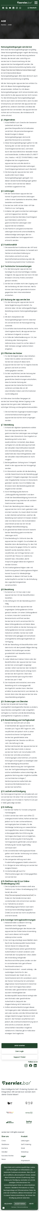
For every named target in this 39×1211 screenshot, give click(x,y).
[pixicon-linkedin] (35, 1065)
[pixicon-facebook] (30, 1065)
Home (3, 25)
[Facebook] (3, 8)
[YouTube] (10, 8)
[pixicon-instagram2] (26, 1065)
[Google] (7, 8)
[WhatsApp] (20, 8)
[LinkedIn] (13, 8)
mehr (31, 1204)
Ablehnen (8, 1204)
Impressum (14, 1207)
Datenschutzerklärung (22, 1207)
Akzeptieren (20, 1204)
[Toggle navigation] (36, 2)
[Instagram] (17, 8)
